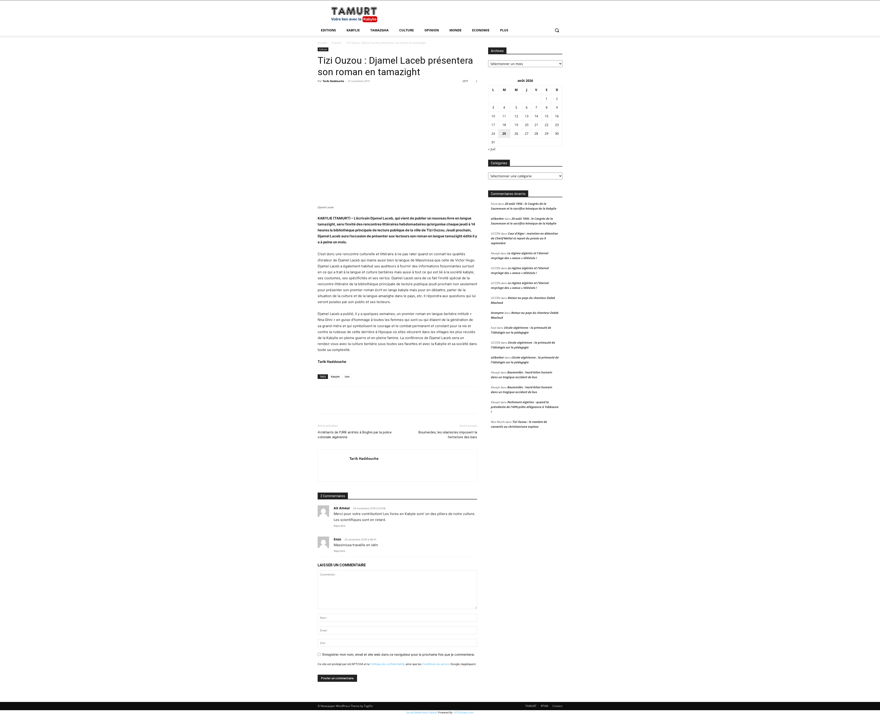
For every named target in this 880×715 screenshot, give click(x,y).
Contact (557, 706)
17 (493, 125)
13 (526, 116)
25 (504, 133)
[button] (556, 30)
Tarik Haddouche (333, 81)
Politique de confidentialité (387, 664)
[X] (332, 91)
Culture (336, 43)
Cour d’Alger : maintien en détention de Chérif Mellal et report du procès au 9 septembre (524, 238)
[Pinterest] (343, 91)
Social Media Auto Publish (421, 712)
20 (526, 125)
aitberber (497, 218)
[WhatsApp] (353, 91)
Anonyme (497, 313)
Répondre (339, 525)
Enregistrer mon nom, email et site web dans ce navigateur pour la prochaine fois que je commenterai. (398, 654)
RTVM (544, 706)
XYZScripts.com (464, 712)
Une (347, 376)
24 (493, 133)
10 (493, 116)
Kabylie (335, 376)
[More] (364, 91)
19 (516, 125)
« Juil (491, 149)
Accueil (322, 43)
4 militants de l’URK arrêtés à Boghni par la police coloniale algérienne (355, 434)
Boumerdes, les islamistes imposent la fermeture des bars (447, 434)
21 (536, 125)
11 (504, 116)
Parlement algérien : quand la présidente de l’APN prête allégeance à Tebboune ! (524, 407)
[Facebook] (322, 91)
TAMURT (530, 706)
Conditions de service (436, 664)
